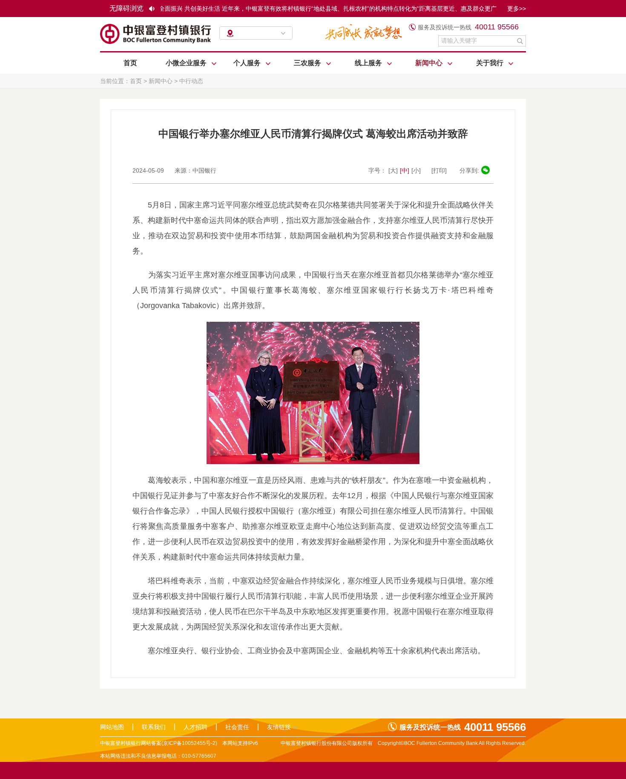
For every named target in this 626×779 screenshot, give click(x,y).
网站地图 (112, 727)
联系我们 (154, 727)
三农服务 (308, 62)
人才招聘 (195, 727)
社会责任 (237, 727)
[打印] (439, 170)
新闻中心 (429, 62)
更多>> (516, 8)
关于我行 (490, 62)
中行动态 (191, 81)
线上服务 (369, 62)
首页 (130, 62)
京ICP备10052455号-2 (189, 743)
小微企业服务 (187, 62)
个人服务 (247, 62)
